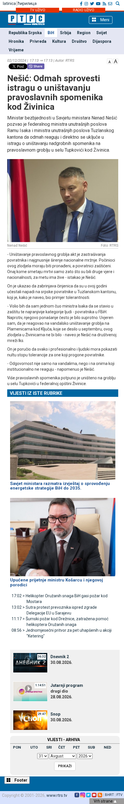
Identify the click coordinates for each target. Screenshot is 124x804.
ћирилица (27, 3)
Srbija (65, 32)
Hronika (16, 41)
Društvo (79, 41)
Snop (55, 714)
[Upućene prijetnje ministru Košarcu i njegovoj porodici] (62, 534)
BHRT (109, 795)
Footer (20, 780)
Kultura (59, 41)
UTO (34, 747)
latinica (9, 3)
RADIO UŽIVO (83, 10)
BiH (51, 32)
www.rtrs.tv (56, 795)
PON (17, 747)
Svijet (101, 32)
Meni (104, 19)
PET (76, 747)
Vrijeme (16, 50)
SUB (91, 747)
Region (84, 32)
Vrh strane (104, 801)
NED (107, 747)
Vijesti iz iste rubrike (36, 393)
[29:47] (30, 720)
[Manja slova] (109, 61)
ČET (61, 747)
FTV (120, 795)
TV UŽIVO (37, 10)
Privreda (38, 41)
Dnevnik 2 (59, 656)
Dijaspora (102, 41)
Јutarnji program (66, 685)
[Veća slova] (115, 61)
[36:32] (30, 662)
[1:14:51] (30, 691)
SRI (49, 747)
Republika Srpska (25, 32)
